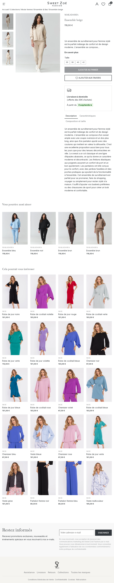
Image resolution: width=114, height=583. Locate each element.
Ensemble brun (65, 250)
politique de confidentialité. (75, 549)
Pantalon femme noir (39, 501)
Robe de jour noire (11, 314)
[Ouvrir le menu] (4, 4)
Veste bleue (35, 454)
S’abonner (103, 533)
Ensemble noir (36, 250)
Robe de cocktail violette (41, 314)
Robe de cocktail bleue (69, 361)
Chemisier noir (92, 361)
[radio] (67, 62)
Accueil (5, 9)
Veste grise (7, 501)
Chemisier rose (65, 454)
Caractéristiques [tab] (88, 116)
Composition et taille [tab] (76, 121)
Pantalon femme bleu (68, 501)
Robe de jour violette (40, 361)
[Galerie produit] (38, 42)
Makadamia (71, 14)
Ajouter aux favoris (90, 78)
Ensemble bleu (9, 250)
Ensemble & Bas (41, 9)
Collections (15, 9)
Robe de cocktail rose (40, 408)
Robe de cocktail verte (96, 314)
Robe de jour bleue (11, 408)
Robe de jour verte (11, 361)
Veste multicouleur (94, 501)
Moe (4, 311)
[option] (7, 39)
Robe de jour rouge (67, 314)
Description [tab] (71, 116)
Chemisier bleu (9, 454)
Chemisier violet (65, 408)
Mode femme (27, 9)
